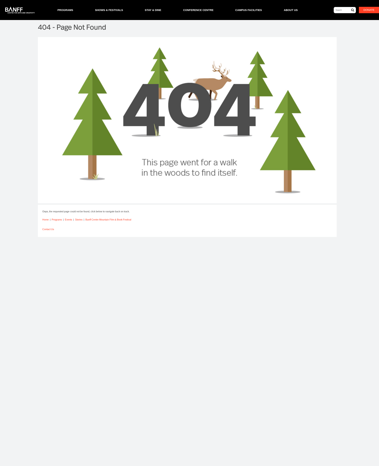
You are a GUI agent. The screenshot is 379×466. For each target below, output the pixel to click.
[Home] (20, 10)
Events (68, 219)
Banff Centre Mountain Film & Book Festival (108, 219)
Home (45, 219)
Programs (57, 219)
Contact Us (48, 229)
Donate (368, 9)
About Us (291, 10)
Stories (78, 219)
